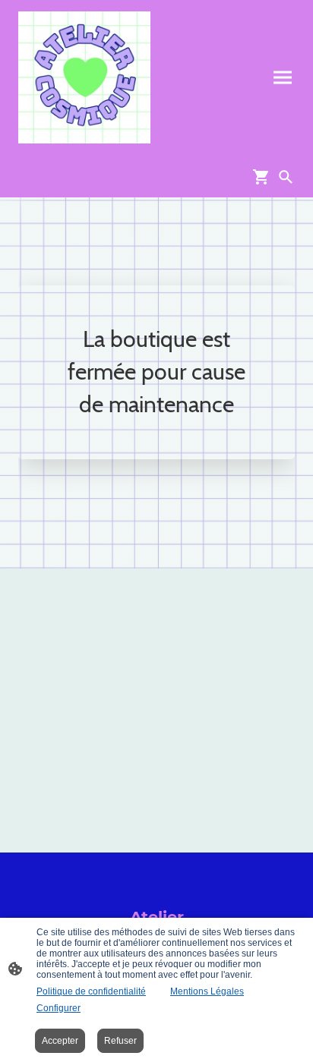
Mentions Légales (207, 991)
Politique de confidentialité (91, 991)
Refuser (120, 1040)
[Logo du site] (84, 77)
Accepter (60, 1040)
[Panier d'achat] (264, 177)
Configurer (58, 1008)
